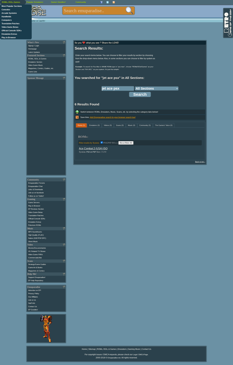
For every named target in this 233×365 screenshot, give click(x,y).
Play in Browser (9, 37)
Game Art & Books (35, 267)
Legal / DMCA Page (140, 354)
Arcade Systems (9, 13)
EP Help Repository (35, 280)
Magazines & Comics (36, 271)
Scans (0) (120, 125)
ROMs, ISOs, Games (11, 2)
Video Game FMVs (35, 254)
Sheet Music (33, 241)
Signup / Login (33, 46)
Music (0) (131, 125)
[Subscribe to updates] (114, 2)
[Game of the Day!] (228, 23)
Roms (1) (81, 125)
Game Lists (32, 72)
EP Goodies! (33, 310)
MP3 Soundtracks (35, 232)
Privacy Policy (33, 293)
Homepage (32, 49)
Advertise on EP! (34, 290)
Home (84, 349)
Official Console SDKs (12, 30)
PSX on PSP (91, 152)
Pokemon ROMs (34, 225)
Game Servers (34, 202)
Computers (7, 20)
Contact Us (32, 306)
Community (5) (145, 125)
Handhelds (6, 17)
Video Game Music (35, 65)
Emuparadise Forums (36, 183)
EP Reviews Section (36, 209)
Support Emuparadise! (36, 277)
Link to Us (32, 300)
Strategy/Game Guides (37, 264)
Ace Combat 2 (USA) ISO (93, 148)
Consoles (6, 10)
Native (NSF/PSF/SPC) (37, 238)
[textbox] (98, 10)
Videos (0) (108, 125)
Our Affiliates (33, 297)
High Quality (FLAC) (36, 235)
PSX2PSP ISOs (110, 143)
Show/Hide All (126, 143)
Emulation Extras (9, 34)
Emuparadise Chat (35, 186)
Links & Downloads (35, 189)
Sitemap (92, 349)
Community (81, 2)
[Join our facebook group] (101, 2)
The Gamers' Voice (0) (163, 125)
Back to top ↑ (200, 162)
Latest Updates (34, 52)
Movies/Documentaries (37, 248)
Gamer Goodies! (58, 2)
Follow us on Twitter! (36, 196)
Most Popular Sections (12, 6)
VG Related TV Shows (36, 251)
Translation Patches (10, 24)
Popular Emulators (34, 2)
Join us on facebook (36, 193)
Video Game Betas (10, 27)
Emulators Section (35, 62)
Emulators (122, 349)
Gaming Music (134, 349)
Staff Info (31, 303)
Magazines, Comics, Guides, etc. (41, 68)
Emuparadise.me (114, 358)
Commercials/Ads (35, 258)
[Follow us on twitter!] (107, 2)
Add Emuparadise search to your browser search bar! (113, 117)
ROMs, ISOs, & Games (37, 59)
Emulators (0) (94, 125)
